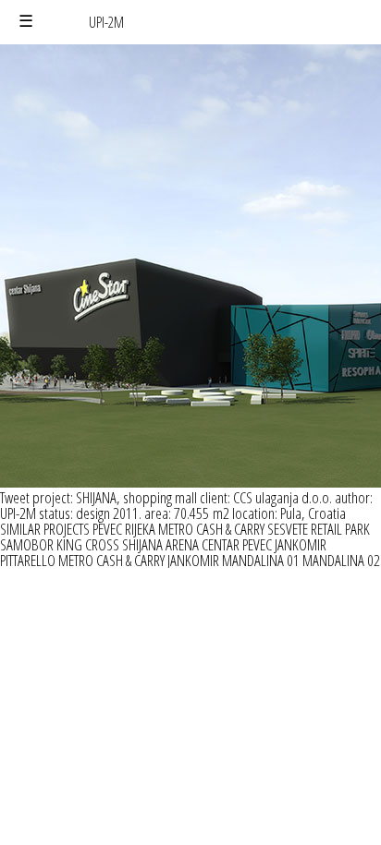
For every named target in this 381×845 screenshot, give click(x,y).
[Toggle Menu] (26, 21)
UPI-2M (106, 22)
